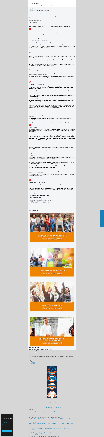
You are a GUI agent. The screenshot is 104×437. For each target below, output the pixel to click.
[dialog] (7, 425)
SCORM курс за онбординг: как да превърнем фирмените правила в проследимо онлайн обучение (52, 433)
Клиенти (65, 5)
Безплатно (56, 5)
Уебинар (52, 5)
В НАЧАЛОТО (48, 350)
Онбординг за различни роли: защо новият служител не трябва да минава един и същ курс (52, 419)
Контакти (70, 5)
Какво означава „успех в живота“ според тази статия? (39, 199)
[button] (7, 434)
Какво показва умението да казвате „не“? (36, 203)
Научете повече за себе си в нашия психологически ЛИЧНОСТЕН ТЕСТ (42, 28)
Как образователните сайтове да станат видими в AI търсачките (48, 412)
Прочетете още (5, 422)
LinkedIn (33, 207)
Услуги (38, 5)
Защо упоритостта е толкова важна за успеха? (38, 201)
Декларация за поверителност (52, 407)
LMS (48, 5)
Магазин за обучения (36, 352)
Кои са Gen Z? (32, 415)
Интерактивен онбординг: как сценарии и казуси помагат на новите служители (49, 428)
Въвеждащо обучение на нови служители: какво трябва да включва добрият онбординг (51, 424)
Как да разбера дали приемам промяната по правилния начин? (40, 202)
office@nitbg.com (32, 363)
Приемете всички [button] (7, 430)
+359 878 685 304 (32, 362)
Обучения (42, 5)
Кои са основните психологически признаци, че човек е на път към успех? (41, 200)
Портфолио (61, 5)
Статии (46, 5)
